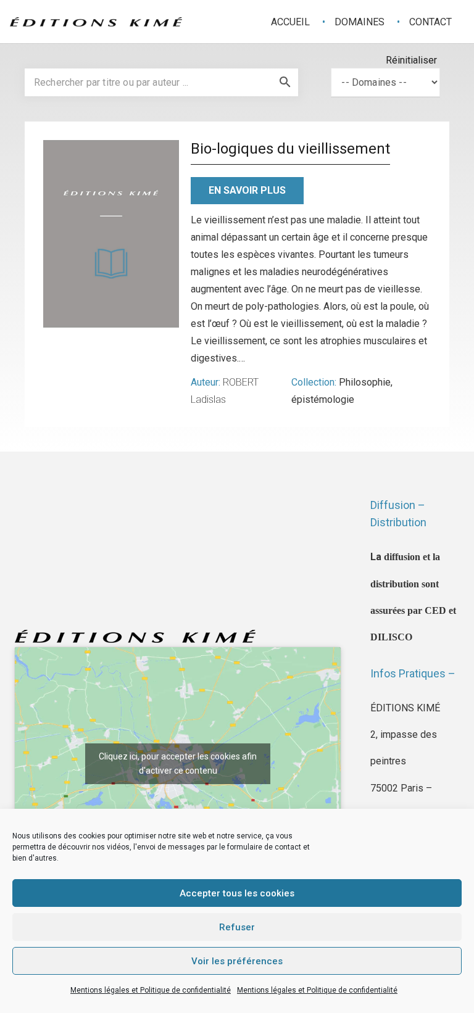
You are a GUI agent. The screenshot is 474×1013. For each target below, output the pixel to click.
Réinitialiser (411, 60)
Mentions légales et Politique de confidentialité (150, 990)
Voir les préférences (237, 961)
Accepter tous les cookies (237, 893)
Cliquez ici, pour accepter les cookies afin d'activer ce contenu (178, 763)
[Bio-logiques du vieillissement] (111, 234)
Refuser (237, 927)
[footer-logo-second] (96, 22)
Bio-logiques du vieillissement (290, 148)
